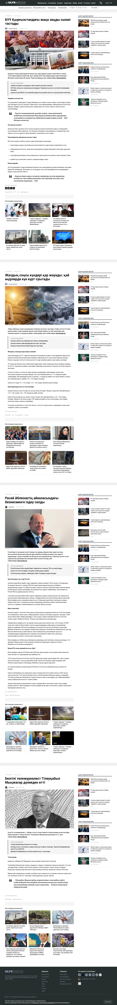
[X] (11, 188)
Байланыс (62, 981)
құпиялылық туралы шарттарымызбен (43, 1002)
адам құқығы (25, 192)
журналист (8, 899)
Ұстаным (87, 3)
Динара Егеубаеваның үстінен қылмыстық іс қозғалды (30, 851)
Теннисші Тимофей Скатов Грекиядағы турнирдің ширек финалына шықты (99, 101)
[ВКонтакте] (6, 188)
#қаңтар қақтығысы (25, 8)
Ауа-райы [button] (94, 7)
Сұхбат (93, 3)
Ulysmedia (11, 507)
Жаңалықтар (42, 3)
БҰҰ (15, 192)
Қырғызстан (8, 192)
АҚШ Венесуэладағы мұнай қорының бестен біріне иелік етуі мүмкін (100, 22)
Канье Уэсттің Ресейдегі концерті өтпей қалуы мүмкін (30, 571)
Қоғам (80, 3)
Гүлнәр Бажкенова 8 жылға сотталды (24, 844)
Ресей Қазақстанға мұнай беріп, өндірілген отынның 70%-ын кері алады (36, 568)
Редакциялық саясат (66, 984)
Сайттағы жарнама (65, 979)
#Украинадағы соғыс (39, 8)
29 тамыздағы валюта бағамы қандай (99, 32)
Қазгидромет (19, 415)
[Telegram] (9, 188)
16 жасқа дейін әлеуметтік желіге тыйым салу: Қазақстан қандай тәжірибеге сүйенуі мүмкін (100, 43)
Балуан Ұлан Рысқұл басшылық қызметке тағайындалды (99, 68)
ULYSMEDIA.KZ (8, 16)
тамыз (26, 415)
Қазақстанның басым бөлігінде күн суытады (27, 346)
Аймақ (75, 3)
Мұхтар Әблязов (15, 695)
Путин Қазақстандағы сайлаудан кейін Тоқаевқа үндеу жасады (33, 573)
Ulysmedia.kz (61, 78)
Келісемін (108, 1002)
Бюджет (60, 3)
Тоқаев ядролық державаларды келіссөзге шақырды (100, 53)
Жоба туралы (63, 974)
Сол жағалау (52, 3)
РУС (111, 3)
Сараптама (67, 3)
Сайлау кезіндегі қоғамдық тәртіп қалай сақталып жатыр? (32, 85)
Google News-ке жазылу (88, 979)
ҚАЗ (107, 3)
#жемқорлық (52, 8)
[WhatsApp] (14, 188)
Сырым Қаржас (13, 28)
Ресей (7, 695)
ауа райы (8, 415)
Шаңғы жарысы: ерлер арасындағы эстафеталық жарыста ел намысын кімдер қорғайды (101, 90)
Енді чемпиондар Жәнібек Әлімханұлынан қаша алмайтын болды (99, 79)
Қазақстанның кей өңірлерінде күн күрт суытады (28, 343)
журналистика (17, 899)
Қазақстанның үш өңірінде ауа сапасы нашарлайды (29, 341)
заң (18, 192)
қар (13, 415)
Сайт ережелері (64, 976)
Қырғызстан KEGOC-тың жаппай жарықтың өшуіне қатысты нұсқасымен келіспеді (40, 92)
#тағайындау (62, 8)
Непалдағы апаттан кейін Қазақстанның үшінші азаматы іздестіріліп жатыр (99, 532)
